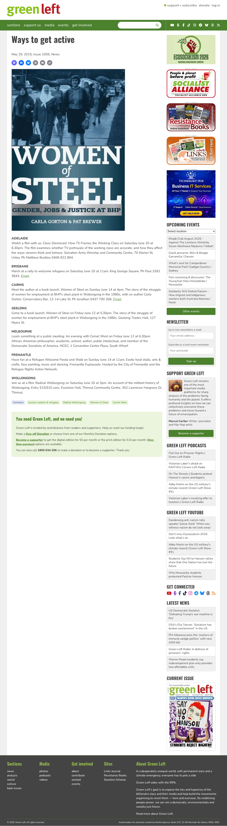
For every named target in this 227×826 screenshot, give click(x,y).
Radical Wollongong (74, 402)
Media (49, 25)
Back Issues (14, 788)
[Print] (35, 62)
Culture (11, 784)
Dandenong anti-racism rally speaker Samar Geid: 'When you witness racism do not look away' (190, 524)
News (55, 54)
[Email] (42, 62)
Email (25, 276)
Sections (13, 25)
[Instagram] (190, 593)
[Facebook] (21, 62)
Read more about (154, 814)
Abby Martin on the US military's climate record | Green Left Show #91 (190, 488)
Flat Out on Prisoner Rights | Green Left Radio (187, 455)
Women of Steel (99, 402)
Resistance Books (115, 775)
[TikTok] (185, 593)
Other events (191, 311)
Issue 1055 (41, 54)
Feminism (18, 402)
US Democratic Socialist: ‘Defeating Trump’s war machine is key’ (191, 614)
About (75, 771)
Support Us (32, 25)
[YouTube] (169, 593)
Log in (216, 5)
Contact (76, 780)
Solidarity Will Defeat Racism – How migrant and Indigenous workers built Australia (189, 295)
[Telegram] (196, 593)
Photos (43, 771)
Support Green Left (185, 373)
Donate (204, 5)
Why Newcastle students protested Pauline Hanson (185, 574)
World (11, 780)
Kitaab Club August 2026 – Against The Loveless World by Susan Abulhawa (189, 242)
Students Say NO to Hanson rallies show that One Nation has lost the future (191, 562)
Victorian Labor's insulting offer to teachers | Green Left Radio (190, 500)
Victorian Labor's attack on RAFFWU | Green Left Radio (187, 465)
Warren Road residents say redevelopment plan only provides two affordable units (190, 663)
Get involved (82, 25)
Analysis (12, 775)
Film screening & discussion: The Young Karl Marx (190, 279)
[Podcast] (175, 593)
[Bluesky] (28, 62)
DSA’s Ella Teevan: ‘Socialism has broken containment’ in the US (190, 626)
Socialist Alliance (115, 780)
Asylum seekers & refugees (43, 402)
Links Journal (112, 771)
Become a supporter (29, 440)
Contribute (78, 775)
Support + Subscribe (182, 5)
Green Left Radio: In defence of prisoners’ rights (188, 651)
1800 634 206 (47, 450)
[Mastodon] (14, 62)
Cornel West (120, 402)
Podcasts (45, 775)
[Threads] (208, 593)
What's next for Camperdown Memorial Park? (188, 265)
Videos (43, 780)
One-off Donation (37, 434)
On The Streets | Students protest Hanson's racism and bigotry (190, 475)
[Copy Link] (49, 62)
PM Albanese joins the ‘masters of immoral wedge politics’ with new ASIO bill (191, 638)
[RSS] (213, 593)
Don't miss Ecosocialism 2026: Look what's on (188, 536)
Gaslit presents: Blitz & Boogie (188, 253)
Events (63, 25)
